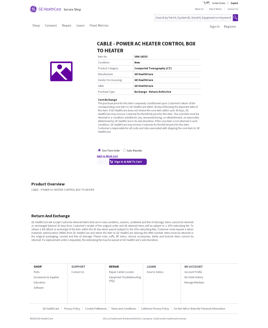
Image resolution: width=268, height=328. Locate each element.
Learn (80, 25)
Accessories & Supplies (46, 277)
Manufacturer (105, 74)
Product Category (108, 68)
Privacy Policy (72, 308)
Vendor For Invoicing (110, 80)
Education (39, 282)
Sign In (215, 26)
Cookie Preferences (96, 308)
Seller (101, 86)
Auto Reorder (134, 150)
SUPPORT (78, 267)
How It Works (215, 9)
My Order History (193, 277)
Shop (36, 25)
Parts (36, 272)
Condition (104, 62)
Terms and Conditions (123, 308)
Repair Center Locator (121, 272)
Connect (51, 25)
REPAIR (114, 267)
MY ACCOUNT (193, 267)
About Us (199, 9)
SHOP (38, 267)
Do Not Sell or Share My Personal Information (199, 308)
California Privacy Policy (155, 308)
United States (218, 3)
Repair (66, 25)
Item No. (103, 56)
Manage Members (194, 282)
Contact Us (232, 9)
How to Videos (155, 272)
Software (39, 287)
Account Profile (193, 272)
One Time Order (111, 150)
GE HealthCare (51, 308)
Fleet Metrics (99, 25)
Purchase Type (106, 92)
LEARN (151, 267)
